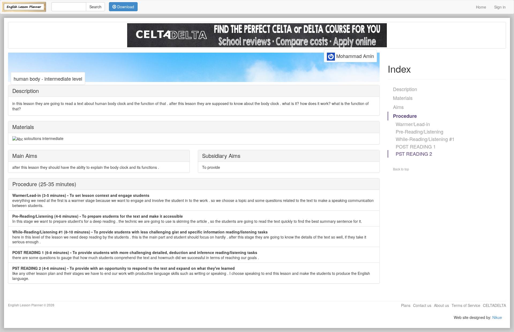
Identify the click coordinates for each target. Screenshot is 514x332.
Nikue (497, 317)
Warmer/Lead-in (413, 123)
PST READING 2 (414, 153)
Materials (403, 97)
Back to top (401, 169)
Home (481, 7)
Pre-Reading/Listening (419, 131)
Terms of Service (466, 305)
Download (125, 6)
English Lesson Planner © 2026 (31, 305)
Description (405, 88)
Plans (405, 305)
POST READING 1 (416, 146)
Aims (398, 106)
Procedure (405, 115)
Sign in (500, 7)
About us (441, 305)
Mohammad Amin (354, 55)
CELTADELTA (494, 305)
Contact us (422, 305)
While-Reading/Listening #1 (425, 138)
